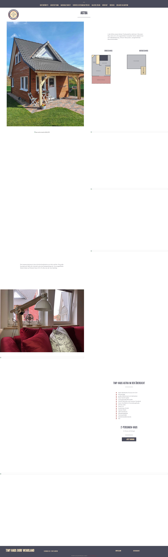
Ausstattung (54, 5)
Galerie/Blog (96, 5)
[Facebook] (159, 550)
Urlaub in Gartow (122, 5)
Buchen (112, 5)
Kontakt (105, 5)
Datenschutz (136, 551)
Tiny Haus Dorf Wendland (20, 550)
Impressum (118, 551)
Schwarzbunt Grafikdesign (92, 555)
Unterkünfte (44, 5)
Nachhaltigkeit (66, 5)
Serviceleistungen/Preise (81, 5)
